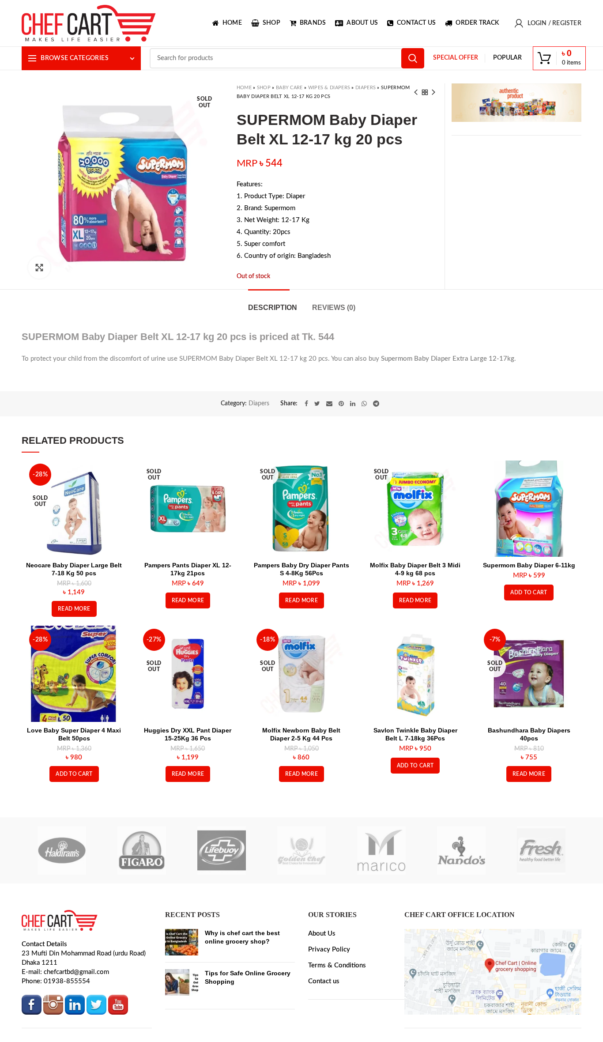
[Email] (329, 403)
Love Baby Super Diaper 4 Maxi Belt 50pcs (74, 734)
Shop (264, 87)
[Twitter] (317, 403)
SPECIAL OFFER (455, 58)
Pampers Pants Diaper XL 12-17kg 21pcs (187, 569)
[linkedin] (352, 403)
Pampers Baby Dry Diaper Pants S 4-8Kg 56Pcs (301, 569)
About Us (321, 933)
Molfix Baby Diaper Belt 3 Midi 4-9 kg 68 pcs (415, 569)
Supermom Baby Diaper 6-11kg (529, 565)
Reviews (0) (333, 307)
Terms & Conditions (337, 965)
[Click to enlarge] (39, 268)
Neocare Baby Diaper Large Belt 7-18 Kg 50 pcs (74, 569)
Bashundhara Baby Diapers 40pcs (529, 734)
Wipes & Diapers (329, 87)
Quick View (116, 475)
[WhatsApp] (364, 403)
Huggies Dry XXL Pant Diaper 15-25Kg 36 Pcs (187, 734)
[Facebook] (306, 403)
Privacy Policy (329, 949)
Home (244, 87)
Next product (433, 92)
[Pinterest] (341, 403)
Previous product (415, 92)
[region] (516, 102)
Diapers (365, 87)
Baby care (289, 87)
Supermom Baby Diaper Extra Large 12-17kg (447, 358)
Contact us (323, 981)
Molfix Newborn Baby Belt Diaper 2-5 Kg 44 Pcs (301, 734)
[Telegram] (376, 403)
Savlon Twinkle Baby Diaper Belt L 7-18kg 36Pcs (415, 734)
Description (272, 307)
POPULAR (507, 58)
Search (412, 58)
